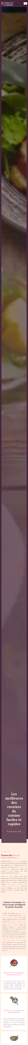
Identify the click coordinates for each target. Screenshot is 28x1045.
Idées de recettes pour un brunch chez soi (14, 1011)
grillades (22, 981)
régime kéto (6, 923)
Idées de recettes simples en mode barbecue (14, 974)
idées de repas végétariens (10, 856)
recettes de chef (16, 861)
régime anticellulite (18, 923)
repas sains (22, 931)
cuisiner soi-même (12, 925)
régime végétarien (17, 921)
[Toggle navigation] (25, 3)
